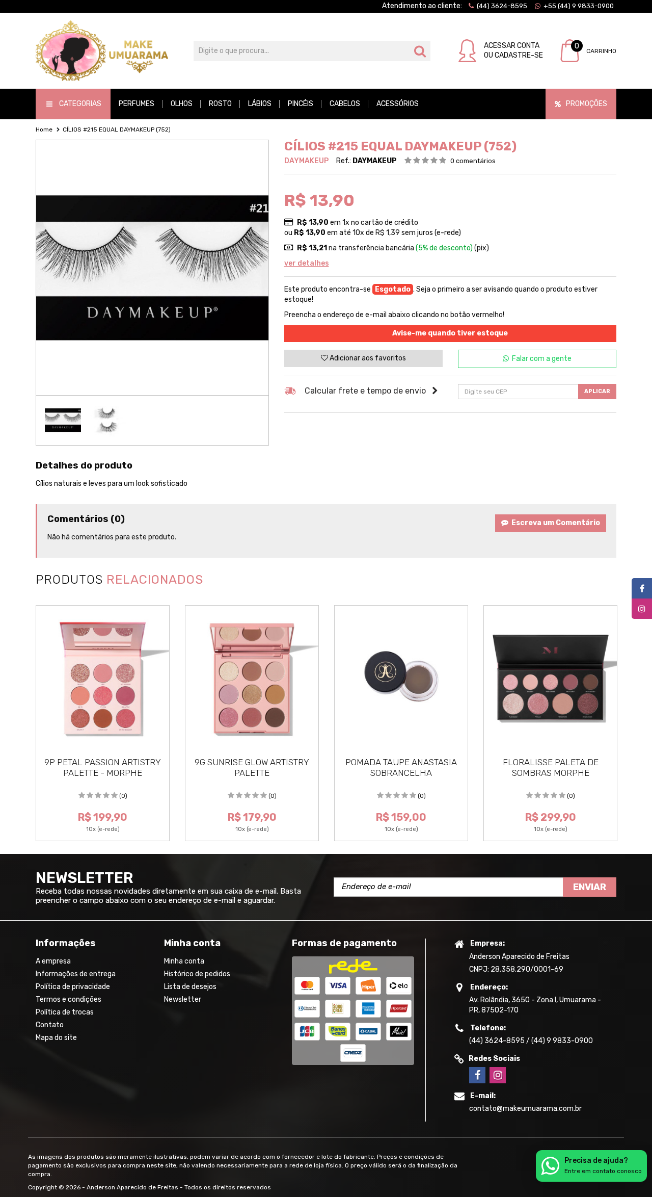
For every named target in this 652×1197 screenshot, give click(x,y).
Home (44, 129)
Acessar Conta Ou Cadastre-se (513, 50)
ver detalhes (306, 263)
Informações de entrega (76, 974)
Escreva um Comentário (554, 522)
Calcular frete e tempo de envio (365, 391)
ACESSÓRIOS (397, 103)
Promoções (586, 103)
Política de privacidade (73, 986)
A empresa (53, 961)
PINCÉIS (300, 103)
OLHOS (182, 103)
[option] (62, 420)
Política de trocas (65, 1012)
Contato (50, 1025)
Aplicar (597, 391)
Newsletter (182, 999)
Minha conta (184, 961)
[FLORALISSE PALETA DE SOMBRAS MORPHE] (550, 678)
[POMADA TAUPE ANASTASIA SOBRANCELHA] (401, 678)
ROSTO (220, 103)
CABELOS (345, 103)
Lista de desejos (190, 986)
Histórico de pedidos (197, 974)
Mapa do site (56, 1037)
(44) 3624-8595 (501, 6)
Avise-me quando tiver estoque (450, 333)
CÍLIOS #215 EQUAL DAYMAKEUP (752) (117, 129)
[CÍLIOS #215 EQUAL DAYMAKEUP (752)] (62, 420)
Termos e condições (68, 999)
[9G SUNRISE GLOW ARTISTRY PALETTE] (251, 678)
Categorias (80, 103)
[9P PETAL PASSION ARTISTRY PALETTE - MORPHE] (102, 678)
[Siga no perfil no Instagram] (498, 1075)
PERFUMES (136, 103)
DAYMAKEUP (306, 161)
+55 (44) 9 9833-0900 (578, 6)
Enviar (589, 887)
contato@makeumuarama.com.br (525, 1108)
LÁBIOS (259, 103)
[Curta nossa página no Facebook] (477, 1075)
